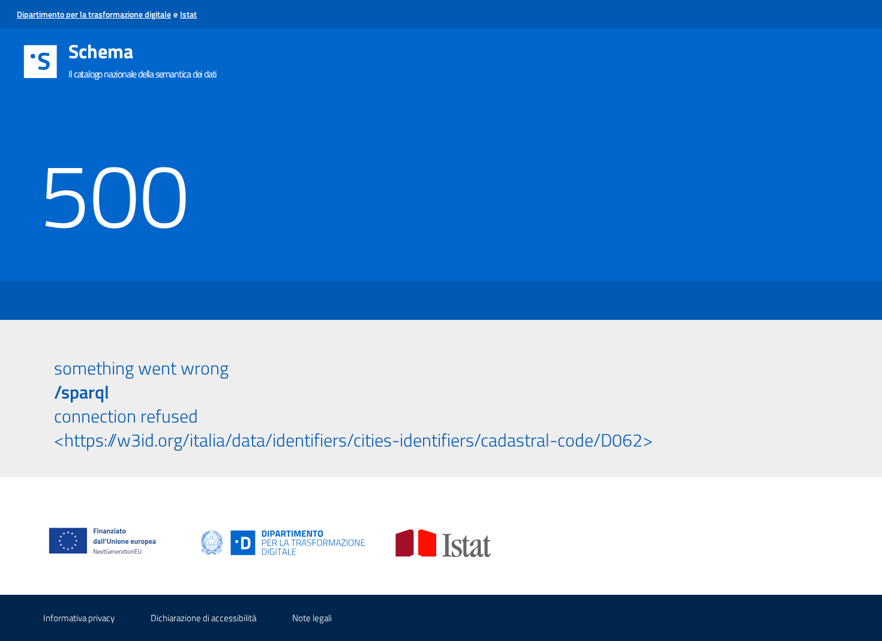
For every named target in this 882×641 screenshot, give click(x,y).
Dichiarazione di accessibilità (203, 618)
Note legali (312, 618)
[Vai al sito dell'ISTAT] (443, 542)
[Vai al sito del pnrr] (107, 528)
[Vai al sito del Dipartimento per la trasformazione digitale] (283, 542)
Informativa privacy (79, 618)
